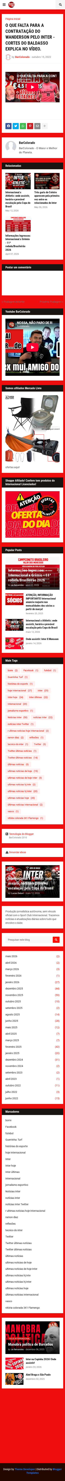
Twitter (40, 744)
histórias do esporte (20, 683)
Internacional (17, 704)
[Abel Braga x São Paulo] (14, 1379)
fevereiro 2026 (32, 975)
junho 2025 (32, 1020)
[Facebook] (8, 126)
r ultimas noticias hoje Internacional (28, 730)
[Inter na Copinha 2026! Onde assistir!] (14, 1363)
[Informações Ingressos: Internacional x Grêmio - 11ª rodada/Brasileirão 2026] (18, 224)
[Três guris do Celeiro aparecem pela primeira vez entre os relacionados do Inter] (47, 181)
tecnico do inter (18, 744)
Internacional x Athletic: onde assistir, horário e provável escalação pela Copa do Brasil (17, 199)
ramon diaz (16, 737)
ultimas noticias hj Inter (23, 791)
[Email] (37, 126)
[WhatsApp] (23, 126)
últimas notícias (18, 764)
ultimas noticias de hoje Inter (25, 777)
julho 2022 (32, 1092)
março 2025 (32, 1040)
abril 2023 (32, 1078)
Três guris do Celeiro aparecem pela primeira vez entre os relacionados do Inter (46, 198)
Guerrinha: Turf (18, 677)
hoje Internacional (20, 690)
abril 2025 (32, 1033)
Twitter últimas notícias (22, 751)
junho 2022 (32, 1098)
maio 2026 (32, 956)
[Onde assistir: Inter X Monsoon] (14, 643)
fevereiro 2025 (32, 1046)
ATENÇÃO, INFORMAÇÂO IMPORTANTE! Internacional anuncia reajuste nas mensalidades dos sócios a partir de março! (41, 602)
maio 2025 (32, 1027)
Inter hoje (15, 697)
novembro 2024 (32, 1066)
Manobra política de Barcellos (30, 1344)
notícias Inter (43, 717)
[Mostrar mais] (45, 126)
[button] (4, 5)
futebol (50, 670)
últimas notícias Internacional (25, 804)
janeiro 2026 (32, 982)
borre (13, 670)
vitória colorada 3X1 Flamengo (25, 818)
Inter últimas (38, 697)
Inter (43, 690)
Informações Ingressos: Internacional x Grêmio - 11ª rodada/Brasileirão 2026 (18, 242)
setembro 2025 (32, 1008)
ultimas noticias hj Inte (22, 784)
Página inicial (12, 19)
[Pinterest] (30, 126)
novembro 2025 (32, 995)
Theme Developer (25, 1469)
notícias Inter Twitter (21, 724)
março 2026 (32, 969)
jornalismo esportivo (20, 710)
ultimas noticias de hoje (23, 771)
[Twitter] (16, 126)
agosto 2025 (32, 1014)
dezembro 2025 (32, 988)
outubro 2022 (32, 1085)
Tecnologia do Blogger (21, 833)
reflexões (36, 737)
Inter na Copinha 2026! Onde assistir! (41, 1361)
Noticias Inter (17, 717)
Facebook (30, 670)
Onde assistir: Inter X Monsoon (42, 639)
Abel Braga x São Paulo (38, 1374)
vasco (13, 811)
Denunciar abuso (17, 852)
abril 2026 (32, 962)
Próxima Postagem (50, 301)
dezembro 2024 (32, 1059)
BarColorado (27, 143)
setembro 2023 (32, 1072)
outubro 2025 (32, 1001)
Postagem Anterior (14, 301)
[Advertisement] (32, 1426)
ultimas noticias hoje (21, 798)
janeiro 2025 (32, 1053)
